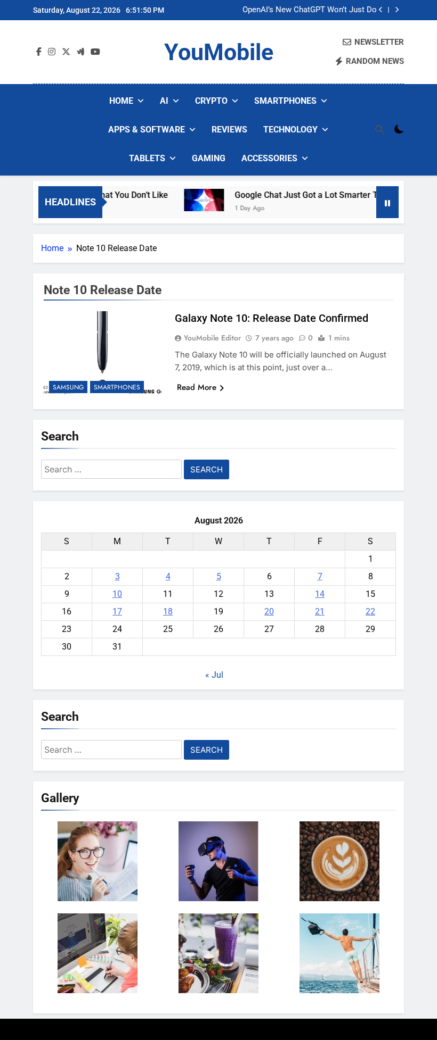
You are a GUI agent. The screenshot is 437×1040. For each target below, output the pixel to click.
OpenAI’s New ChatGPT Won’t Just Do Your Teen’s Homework (309, 10)
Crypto (211, 101)
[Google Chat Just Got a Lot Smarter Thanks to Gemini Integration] (194, 200)
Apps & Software (146, 129)
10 (117, 594)
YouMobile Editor (212, 337)
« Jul (214, 675)
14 (320, 594)
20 (269, 611)
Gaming (208, 158)
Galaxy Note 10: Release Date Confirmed (271, 318)
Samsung (68, 387)
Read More (196, 387)
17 (117, 611)
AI (164, 101)
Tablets (147, 158)
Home (121, 101)
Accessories (269, 158)
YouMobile (218, 52)
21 (320, 611)
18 (168, 611)
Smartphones (285, 101)
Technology (290, 129)
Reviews (229, 129)
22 (370, 611)
